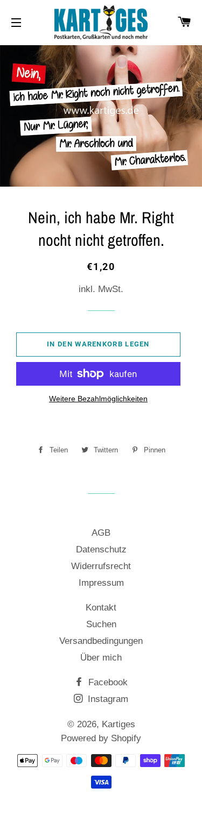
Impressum (101, 583)
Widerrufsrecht (101, 566)
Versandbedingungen (101, 641)
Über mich (101, 657)
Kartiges (118, 724)
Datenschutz (101, 549)
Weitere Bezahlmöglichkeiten (98, 398)
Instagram (106, 699)
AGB (101, 533)
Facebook (107, 682)
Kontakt (101, 607)
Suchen (101, 624)
